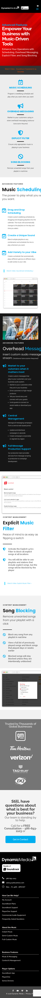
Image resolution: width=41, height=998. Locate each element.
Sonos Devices (8, 981)
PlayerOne (6, 977)
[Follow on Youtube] (17, 990)
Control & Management (11, 960)
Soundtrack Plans (9, 904)
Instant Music (7, 932)
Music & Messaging (9, 957)
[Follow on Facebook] (13, 990)
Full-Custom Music (9, 939)
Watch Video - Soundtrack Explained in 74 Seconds (20, 70)
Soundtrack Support (10, 908)
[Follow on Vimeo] (22, 990)
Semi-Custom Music (10, 936)
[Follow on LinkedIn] (27, 990)
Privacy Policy (31, 994)
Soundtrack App (8, 973)
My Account (7, 900)
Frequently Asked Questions (13, 919)
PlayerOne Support (9, 911)
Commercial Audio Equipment (14, 915)
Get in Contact (20, 839)
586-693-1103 (11, 878)
